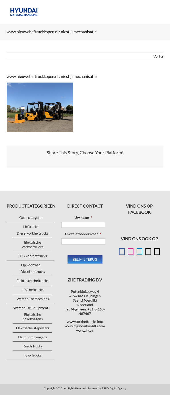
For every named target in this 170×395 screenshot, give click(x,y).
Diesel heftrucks (32, 271)
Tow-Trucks (32, 355)
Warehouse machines (32, 299)
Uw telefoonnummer (83, 234)
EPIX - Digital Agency (114, 388)
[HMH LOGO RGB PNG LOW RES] (24, 6)
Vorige (158, 56)
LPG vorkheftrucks (32, 256)
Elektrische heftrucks (32, 280)
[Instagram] (130, 251)
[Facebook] (122, 251)
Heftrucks (30, 226)
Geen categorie (30, 217)
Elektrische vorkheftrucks (32, 244)
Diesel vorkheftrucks (32, 233)
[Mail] (148, 251)
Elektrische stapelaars (32, 328)
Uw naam (83, 217)
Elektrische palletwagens (33, 316)
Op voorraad (31, 265)
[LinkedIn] (139, 251)
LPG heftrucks (32, 289)
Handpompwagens (32, 337)
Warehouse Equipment (30, 308)
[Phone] (157, 251)
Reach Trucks (32, 346)
